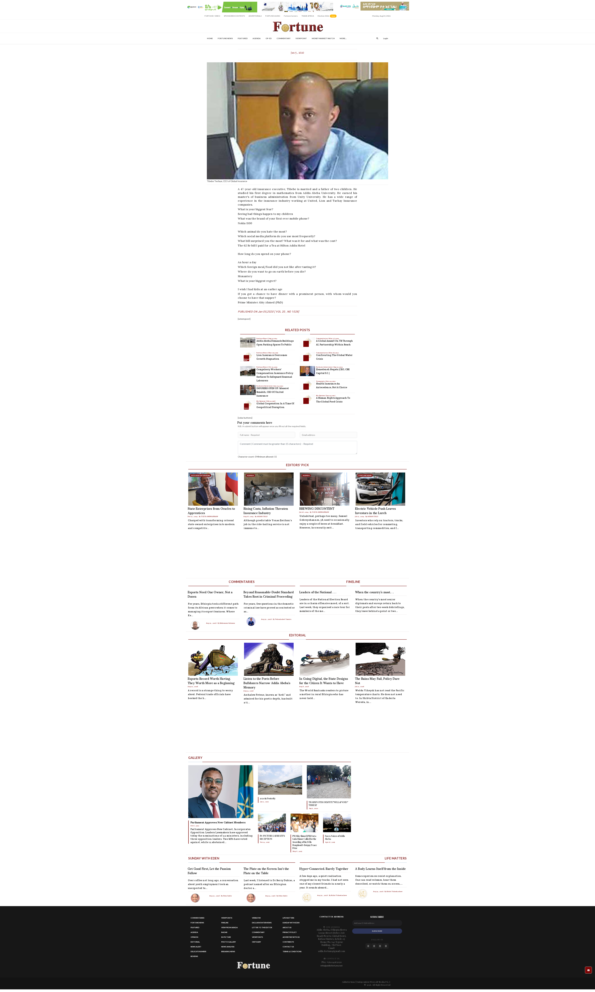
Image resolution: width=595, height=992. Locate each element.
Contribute (288, 942)
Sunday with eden (291, 923)
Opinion (194, 937)
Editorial (195, 942)
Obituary (256, 942)
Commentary (284, 38)
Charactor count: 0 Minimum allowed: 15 (257, 456)
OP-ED (269, 38)
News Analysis (227, 947)
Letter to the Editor (262, 927)
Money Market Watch (323, 38)
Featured (243, 38)
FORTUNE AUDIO (272, 16)
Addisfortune (348, 982)
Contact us (288, 947)
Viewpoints (320, 381)
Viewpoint (301, 38)
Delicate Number (198, 951)
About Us (287, 927)
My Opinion (261, 401)
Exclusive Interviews (264, 386)
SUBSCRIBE (377, 931)
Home (210, 38)
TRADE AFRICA (308, 16)
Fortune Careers (291, 16)
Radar (224, 932)
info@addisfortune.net (332, 965)
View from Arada (229, 927)
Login (385, 38)
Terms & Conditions (292, 951)
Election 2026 (327, 17)
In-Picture (226, 937)
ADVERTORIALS (255, 16)
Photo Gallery (228, 942)
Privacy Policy (290, 932)
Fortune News (225, 38)
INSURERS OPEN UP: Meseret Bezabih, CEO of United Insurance (272, 392)
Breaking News (228, 951)
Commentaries (322, 338)
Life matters (288, 918)
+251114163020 (334, 962)
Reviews (194, 956)
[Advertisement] (279, 555)
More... (343, 38)
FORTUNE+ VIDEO (212, 16)
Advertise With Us (291, 937)
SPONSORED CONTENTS (234, 16)
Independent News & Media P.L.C (373, 982)
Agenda (257, 38)
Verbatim (256, 918)
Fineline (224, 923)
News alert (196, 947)
